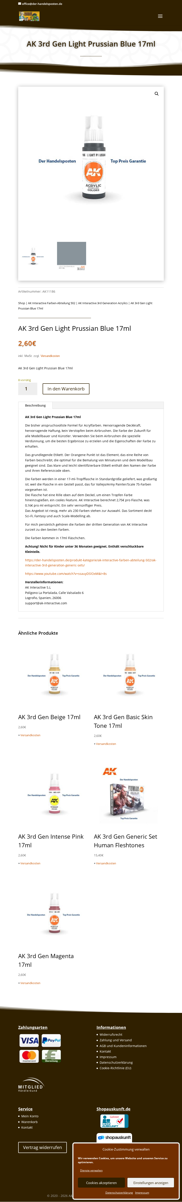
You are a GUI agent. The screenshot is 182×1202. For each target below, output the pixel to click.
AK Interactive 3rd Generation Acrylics (103, 303)
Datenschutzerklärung (119, 1192)
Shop (21, 303)
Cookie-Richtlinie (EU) (115, 1068)
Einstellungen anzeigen (150, 1182)
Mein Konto (29, 1116)
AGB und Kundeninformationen (123, 1046)
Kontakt (105, 1051)
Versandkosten (50, 356)
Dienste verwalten (91, 1170)
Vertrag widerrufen (42, 1147)
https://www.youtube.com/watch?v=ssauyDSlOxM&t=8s (66, 574)
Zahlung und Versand (116, 1040)
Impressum (142, 1192)
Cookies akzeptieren (101, 1182)
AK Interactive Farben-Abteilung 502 (51, 303)
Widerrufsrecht (111, 1034)
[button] (157, 94)
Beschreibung (35, 405)
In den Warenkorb (66, 389)
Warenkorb (29, 1122)
